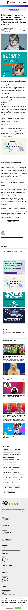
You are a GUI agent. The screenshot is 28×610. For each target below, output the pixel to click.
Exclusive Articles (5, 547)
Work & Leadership (5, 531)
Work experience (11, 492)
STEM (20, 484)
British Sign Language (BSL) (15, 454)
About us (3, 514)
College (4, 457)
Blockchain (5, 454)
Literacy (5, 474)
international (5, 469)
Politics (19, 479)
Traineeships (14, 490)
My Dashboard (5, 578)
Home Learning (16, 467)
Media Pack (4, 557)
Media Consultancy (5, 560)
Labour (17, 469)
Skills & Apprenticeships (6, 532)
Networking (4, 592)
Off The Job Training (7, 479)
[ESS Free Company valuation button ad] (14, 299)
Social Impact (4, 533)
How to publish (5, 575)
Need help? (4, 582)
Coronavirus (5, 462)
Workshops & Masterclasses (7, 596)
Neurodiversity (16, 477)
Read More (22, 605)
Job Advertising (5, 559)
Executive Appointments (6, 539)
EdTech (3, 528)
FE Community (5, 517)
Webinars (4, 595)
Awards (3, 588)
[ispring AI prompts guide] (14, 315)
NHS (22, 477)
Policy (14, 479)
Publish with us (5, 518)
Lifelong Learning (16, 472)
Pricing (3, 556)
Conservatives (11, 457)
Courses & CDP (5, 591)
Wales (4, 492)
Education (4, 527)
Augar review (17, 452)
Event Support (4, 561)
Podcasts (4, 567)
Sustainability (17, 487)
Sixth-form (5, 484)
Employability (4, 530)
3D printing (5, 449)
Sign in (24, 2)
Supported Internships (8, 487)
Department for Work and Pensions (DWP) (12, 237)
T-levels (5, 490)
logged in (11, 251)
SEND (17, 482)
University (21, 490)
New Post (4, 577)
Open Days (4, 593)
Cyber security (13, 462)
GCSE (9, 467)
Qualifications (6, 482)
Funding (5, 467)
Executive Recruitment (6, 540)
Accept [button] (18, 607)
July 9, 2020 (7, 31)
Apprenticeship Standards (15, 449)
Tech (9, 490)
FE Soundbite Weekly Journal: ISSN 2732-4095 (11, 550)
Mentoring (5, 477)
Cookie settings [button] (9, 608)
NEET (10, 477)
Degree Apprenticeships (8, 464)
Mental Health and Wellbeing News (16, 474)
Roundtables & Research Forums (8, 594)
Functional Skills (18, 464)
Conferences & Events (6, 590)
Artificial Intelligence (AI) (8, 452)
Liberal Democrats (7, 472)
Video (3, 568)
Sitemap (3, 521)
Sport (16, 484)
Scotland (12, 482)
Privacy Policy (4, 520)
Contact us (4, 516)
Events (3, 579)
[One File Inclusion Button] (14, 154)
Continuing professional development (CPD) (12, 459)
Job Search (4, 541)
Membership (4, 581)
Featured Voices (5, 548)
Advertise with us (5, 519)
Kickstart (12, 469)
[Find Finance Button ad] (14, 267)
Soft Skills (11, 484)
